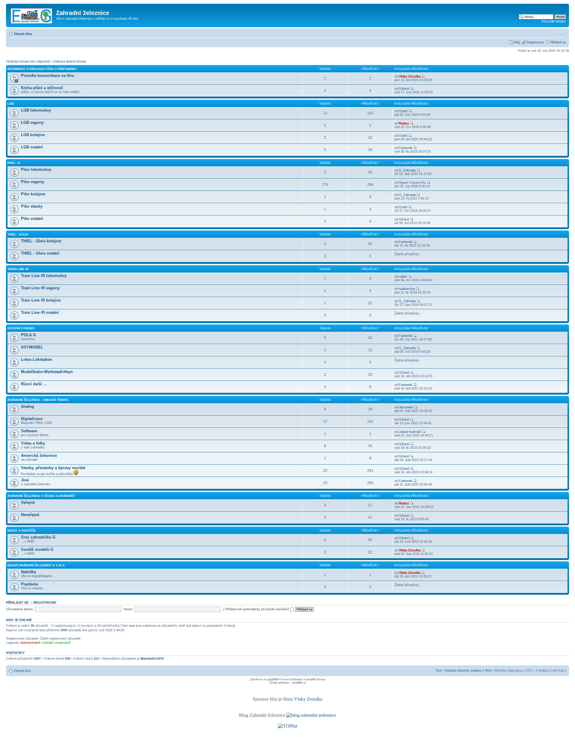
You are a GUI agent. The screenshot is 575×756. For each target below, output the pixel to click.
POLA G (28, 335)
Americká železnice (39, 455)
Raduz (404, 123)
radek (403, 276)
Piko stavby (32, 206)
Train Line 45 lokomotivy (44, 275)
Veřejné (28, 502)
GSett (403, 111)
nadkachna (407, 288)
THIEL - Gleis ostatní (40, 253)
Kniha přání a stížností (42, 88)
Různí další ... (34, 384)
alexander (406, 407)
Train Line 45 (18, 269)
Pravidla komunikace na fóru (47, 75)
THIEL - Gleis (17, 234)
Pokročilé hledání (553, 21)
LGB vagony (32, 122)
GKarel (404, 88)
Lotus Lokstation (36, 359)
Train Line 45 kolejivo (41, 300)
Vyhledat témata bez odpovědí (28, 61)
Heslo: (128, 609)
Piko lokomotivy (36, 169)
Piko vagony (32, 182)
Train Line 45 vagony (40, 288)
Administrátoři (30, 642)
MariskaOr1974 (152, 658)
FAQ (517, 42)
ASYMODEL (32, 347)
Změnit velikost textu (561, 32)
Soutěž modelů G (37, 549)
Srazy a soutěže (21, 530)
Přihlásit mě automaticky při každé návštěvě (257, 609)
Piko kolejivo (33, 194)
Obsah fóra (23, 34)
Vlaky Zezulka (409, 76)
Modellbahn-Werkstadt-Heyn (47, 371)
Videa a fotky (33, 443)
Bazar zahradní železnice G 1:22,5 (36, 565)
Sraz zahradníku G (38, 537)
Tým (438, 670)
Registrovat (535, 42)
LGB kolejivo (33, 135)
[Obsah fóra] (31, 14)
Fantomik (405, 148)
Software (29, 431)
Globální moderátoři (56, 642)
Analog (27, 406)
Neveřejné (30, 514)
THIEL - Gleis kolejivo (41, 241)
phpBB (273, 679)
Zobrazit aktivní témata (69, 61)
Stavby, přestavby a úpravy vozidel (53, 468)
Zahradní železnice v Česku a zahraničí (41, 496)
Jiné (25, 480)
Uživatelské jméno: (20, 609)
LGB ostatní (32, 147)
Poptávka (29, 584)
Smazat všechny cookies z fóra (468, 670)
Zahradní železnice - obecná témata (38, 399)
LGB (10, 103)
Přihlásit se (558, 42)
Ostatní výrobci (21, 328)
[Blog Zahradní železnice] (311, 715)
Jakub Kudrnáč (410, 431)
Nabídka (28, 572)
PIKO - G (13, 163)
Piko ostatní (32, 218)
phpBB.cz (299, 682)
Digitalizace (32, 418)
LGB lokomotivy (36, 110)
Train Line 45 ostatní (40, 312)
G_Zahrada (407, 170)
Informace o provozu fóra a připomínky (42, 69)
